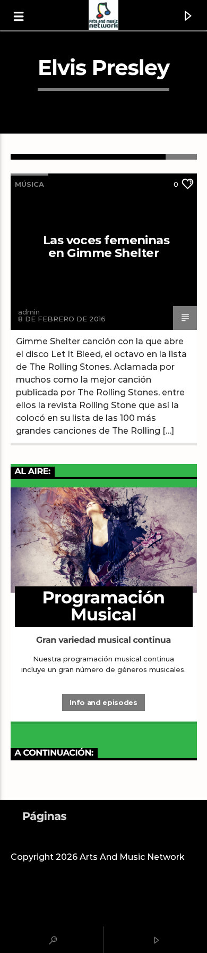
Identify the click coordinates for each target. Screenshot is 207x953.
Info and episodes (103, 702)
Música (29, 184)
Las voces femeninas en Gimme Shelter (106, 246)
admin (29, 312)
